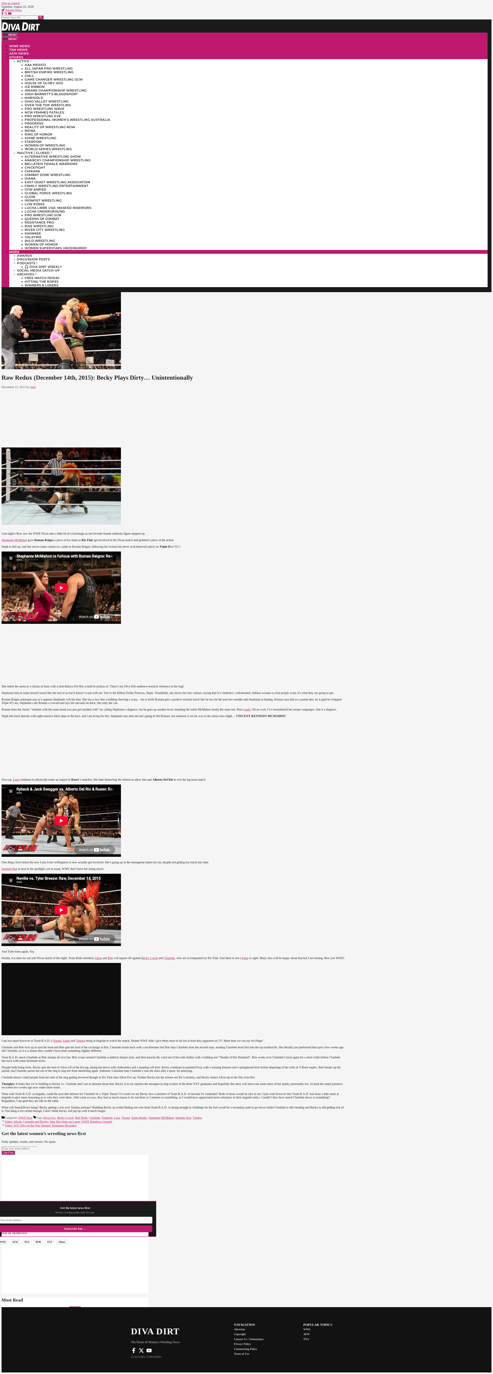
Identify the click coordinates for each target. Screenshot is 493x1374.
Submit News (13, 10)
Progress (34, 123)
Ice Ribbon (34, 87)
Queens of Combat (42, 219)
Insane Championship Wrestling (56, 90)
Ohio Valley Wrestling (47, 101)
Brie (110, 958)
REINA (30, 131)
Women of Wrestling (45, 145)
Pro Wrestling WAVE (44, 109)
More (14, 252)
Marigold (34, 98)
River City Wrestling (45, 230)
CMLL (29, 76)
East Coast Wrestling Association (57, 182)
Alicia (98, 958)
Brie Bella (81, 1117)
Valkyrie (33, 237)
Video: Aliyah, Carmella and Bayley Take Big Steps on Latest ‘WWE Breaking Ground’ (58, 1121)
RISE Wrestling (39, 226)
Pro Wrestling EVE (43, 116)
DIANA (30, 178)
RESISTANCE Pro (39, 222)
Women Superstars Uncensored (56, 248)
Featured (107, 1117)
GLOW (30, 197)
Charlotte (169, 958)
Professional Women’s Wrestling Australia (67, 120)
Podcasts (26, 263)
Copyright (240, 1334)
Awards (24, 255)
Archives (25, 274)
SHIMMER (33, 233)
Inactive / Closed (33, 153)
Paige (245, 958)
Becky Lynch (149, 958)
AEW (306, 1334)
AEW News (19, 53)
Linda (246, 709)
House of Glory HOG (44, 83)
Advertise (239, 1329)
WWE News (19, 46)
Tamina (80, 1040)
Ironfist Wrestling (43, 200)
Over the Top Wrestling (48, 105)
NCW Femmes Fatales (44, 112)
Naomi (57, 1040)
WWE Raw (25, 1117)
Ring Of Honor (38, 134)
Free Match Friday (42, 278)
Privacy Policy (242, 1344)
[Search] (41, 17)
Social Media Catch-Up (38, 270)
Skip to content (11, 3)
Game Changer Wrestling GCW (54, 79)
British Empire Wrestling (49, 72)
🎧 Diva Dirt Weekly (43, 267)
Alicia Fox (49, 1117)
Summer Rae (9, 868)
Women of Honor (41, 244)
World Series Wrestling (48, 149)
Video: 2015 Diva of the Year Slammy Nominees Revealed (40, 1125)
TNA (306, 1339)
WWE (306, 1329)
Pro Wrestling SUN (43, 215)
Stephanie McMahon (14, 540)
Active (23, 61)
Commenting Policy (245, 1349)
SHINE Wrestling (40, 138)
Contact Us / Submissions (248, 1339)
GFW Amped (35, 189)
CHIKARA (32, 171)
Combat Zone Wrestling (48, 175)
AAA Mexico (35, 65)
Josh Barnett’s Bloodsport (51, 94)
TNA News (18, 50)
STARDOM (33, 142)
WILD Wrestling (40, 241)
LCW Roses (35, 204)
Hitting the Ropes (42, 281)
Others (16, 57)
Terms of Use (241, 1353)
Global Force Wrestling (48, 193)
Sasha (66, 1040)
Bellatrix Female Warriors (51, 164)
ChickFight (35, 167)
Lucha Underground (45, 211)
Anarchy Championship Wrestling (58, 160)
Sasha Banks (139, 1117)
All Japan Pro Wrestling (49, 68)
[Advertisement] (172, 417)
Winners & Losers (41, 285)
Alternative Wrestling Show (53, 156)
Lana (16, 779)
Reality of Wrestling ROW (50, 127)
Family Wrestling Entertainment (56, 186)
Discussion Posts (33, 259)
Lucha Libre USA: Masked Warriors (58, 208)
